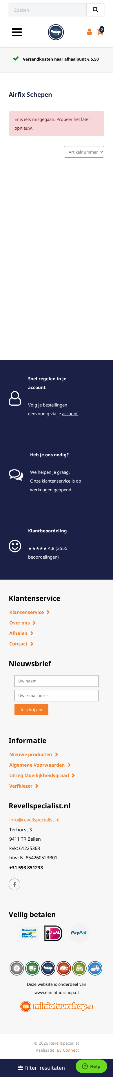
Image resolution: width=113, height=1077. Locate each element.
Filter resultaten (44, 1067)
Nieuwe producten (30, 754)
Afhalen (18, 633)
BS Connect (68, 1050)
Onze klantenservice (50, 481)
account (70, 413)
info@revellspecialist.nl (34, 819)
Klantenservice (26, 612)
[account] (90, 32)
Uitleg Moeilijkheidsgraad (39, 775)
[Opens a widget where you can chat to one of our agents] (91, 1067)
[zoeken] (95, 9)
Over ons (19, 623)
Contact (18, 643)
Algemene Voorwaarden (37, 765)
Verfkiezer (20, 786)
